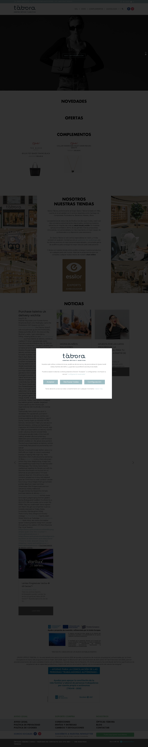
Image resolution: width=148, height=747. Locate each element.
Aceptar (50, 382)
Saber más (98, 389)
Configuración (94, 382)
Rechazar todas (71, 382)
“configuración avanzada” (76, 374)
